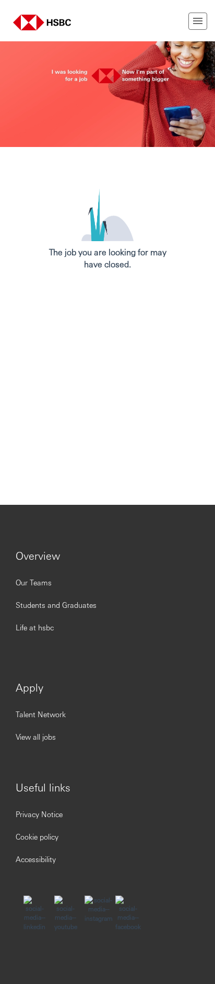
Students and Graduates (56, 604)
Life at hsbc (35, 627)
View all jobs (36, 736)
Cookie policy (37, 836)
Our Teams (34, 582)
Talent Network (41, 714)
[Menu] (197, 21)
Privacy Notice (39, 814)
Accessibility (36, 859)
